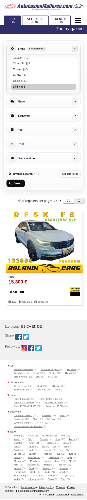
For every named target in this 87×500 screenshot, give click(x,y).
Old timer (55, 386)
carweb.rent (62, 494)
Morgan (48, 464)
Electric (52, 373)
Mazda (33, 461)
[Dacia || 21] (43, 81)
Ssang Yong (20, 475)
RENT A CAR (60, 21)
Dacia (17, 446)
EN (34, 326)
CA (29, 326)
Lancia (17, 457)
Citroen (50, 443)
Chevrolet (34, 443)
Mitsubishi (31, 464)
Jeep (46, 454)
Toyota (66, 475)
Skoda (47, 472)
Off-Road (51, 419)
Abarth (17, 435)
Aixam (31, 435)
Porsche (63, 468)
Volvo (51, 479)
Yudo (63, 479)
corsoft (50, 494)
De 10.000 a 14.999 (53, 402)
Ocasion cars (20, 386)
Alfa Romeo (47, 435)
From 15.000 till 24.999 (25, 406)
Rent (56, 389)
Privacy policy (46, 487)
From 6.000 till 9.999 (24, 402)
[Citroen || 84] (43, 69)
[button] (68, 200)
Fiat (65, 446)
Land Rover (34, 457)
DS (54, 446)
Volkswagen (33, 479)
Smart (62, 472)
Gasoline (18, 373)
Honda (31, 450)
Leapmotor (54, 457)
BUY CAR (12, 21)
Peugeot (46, 468)
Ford (16, 450)
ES (23, 326)
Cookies (60, 487)
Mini (16, 464)
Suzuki (51, 475)
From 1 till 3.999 (22, 399)
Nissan (62, 464)
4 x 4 (40, 423)
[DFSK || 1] (43, 87)
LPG (38, 377)
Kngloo (72, 454)
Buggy (72, 439)
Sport (62, 415)
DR (43, 446)
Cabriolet (46, 415)
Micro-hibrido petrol (50, 369)
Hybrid (68, 373)
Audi (63, 435)
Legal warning (29, 487)
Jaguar (32, 454)
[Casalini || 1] (43, 58)
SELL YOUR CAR (35, 21)
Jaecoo (17, 454)
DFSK (31, 446)
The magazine (70, 28)
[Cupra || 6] (43, 75)
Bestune (44, 439)
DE (39, 326)
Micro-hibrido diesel (23, 369)
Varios (17, 479)
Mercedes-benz (52, 461)
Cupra (66, 443)
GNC (50, 377)
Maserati (18, 461)
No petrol (71, 369)
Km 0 (39, 386)
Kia (58, 454)
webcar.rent (77, 494)
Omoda (17, 468)
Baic (30, 439)
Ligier (69, 457)
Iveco (62, 450)
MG (71, 461)
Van (35, 419)
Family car (19, 419)
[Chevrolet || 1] (43, 63)
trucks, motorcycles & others (28, 426)
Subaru (36, 475)
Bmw (57, 439)
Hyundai (47, 450)
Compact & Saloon (23, 415)
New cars (41, 389)
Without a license (22, 423)
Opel (31, 468)
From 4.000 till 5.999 (48, 399)
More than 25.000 (55, 406)
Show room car (21, 389)
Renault (17, 472)
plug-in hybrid (20, 377)
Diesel (36, 373)
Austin (17, 439)
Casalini (18, 443)
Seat (32, 472)
